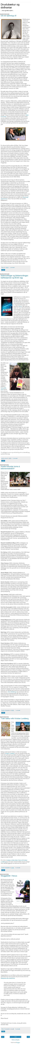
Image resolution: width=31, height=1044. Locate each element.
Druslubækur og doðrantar (10, 6)
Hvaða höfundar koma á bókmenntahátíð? (10, 467)
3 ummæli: (17, 867)
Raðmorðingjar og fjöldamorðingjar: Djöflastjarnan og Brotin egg (14, 277)
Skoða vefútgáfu (15, 1039)
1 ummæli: (12, 267)
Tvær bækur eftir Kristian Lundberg (15, 718)
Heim (15, 1036)
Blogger (18, 1042)
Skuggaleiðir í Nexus (9, 876)
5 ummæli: (15, 458)
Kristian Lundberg (10, 753)
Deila (3, 269)
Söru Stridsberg (12, 692)
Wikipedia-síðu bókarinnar (8, 978)
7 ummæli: (17, 710)
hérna (20, 306)
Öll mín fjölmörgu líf (8, 16)
